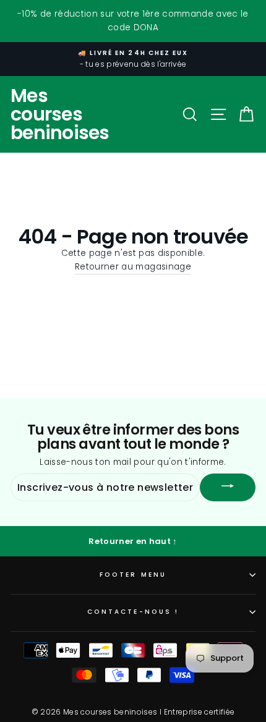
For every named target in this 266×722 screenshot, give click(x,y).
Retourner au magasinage (133, 267)
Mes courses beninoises (60, 114)
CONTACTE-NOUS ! (133, 611)
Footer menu (133, 574)
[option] (133, 59)
